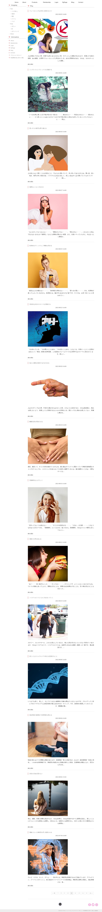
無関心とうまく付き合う (36, 187)
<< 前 (53, 893)
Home (16, 2)
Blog (72, 2)
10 (67, 893)
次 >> (91, 893)
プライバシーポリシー (16, 55)
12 (75, 893)
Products (34, 2)
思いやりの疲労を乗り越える (38, 128)
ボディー (14, 26)
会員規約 (96, 910)
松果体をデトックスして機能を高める (40, 245)
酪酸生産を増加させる (36, 421)
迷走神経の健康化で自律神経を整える (40, 715)
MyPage (64, 2)
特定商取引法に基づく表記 (17, 57)
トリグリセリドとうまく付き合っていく (41, 597)
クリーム (14, 18)
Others (12, 34)
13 (79, 893)
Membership (47, 2)
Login (56, 2)
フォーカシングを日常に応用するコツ (40, 11)
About (24, 2)
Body (11, 23)
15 (86, 893)
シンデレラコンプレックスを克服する (40, 69)
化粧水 (13, 13)
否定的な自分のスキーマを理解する (40, 304)
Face (11, 8)
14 (82, 893)
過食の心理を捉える (35, 539)
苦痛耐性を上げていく (36, 480)
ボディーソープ (15, 31)
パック (13, 21)
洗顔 (13, 16)
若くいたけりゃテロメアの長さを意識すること (43, 656)
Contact (80, 2)
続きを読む (30, 64)
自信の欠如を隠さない (36, 773)
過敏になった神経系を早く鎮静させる (40, 832)
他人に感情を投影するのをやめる (39, 363)
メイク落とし (15, 11)
